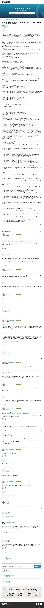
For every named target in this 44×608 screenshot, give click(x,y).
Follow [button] (4, 27)
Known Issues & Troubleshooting (9, 572)
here (3, 416)
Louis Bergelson (8, 522)
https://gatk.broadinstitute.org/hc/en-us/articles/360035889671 (18, 413)
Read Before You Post (7, 560)
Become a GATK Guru (7, 559)
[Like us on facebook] (38, 604)
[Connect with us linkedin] (41, 604)
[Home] (6, 1)
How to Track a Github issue (8, 575)
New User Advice (14, 19)
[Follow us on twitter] (36, 604)
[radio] (2, 224)
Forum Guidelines (6, 557)
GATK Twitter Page (6, 582)
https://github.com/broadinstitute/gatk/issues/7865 (11, 329)
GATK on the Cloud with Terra (8, 576)
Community (7, 19)
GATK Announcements (7, 558)
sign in (6, 552)
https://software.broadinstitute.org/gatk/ (9, 76)
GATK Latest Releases (7, 571)
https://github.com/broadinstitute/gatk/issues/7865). (12, 527)
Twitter (39, 225)
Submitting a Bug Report (8, 574)
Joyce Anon (8, 29)
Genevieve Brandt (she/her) (10, 234)
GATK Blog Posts (6, 581)
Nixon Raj (7, 502)
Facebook (37, 225)
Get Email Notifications (7, 562)
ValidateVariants (28, 241)
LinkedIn (41, 225)
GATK (3, 19)
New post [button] (37, 566)
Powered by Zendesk (39, 607)
